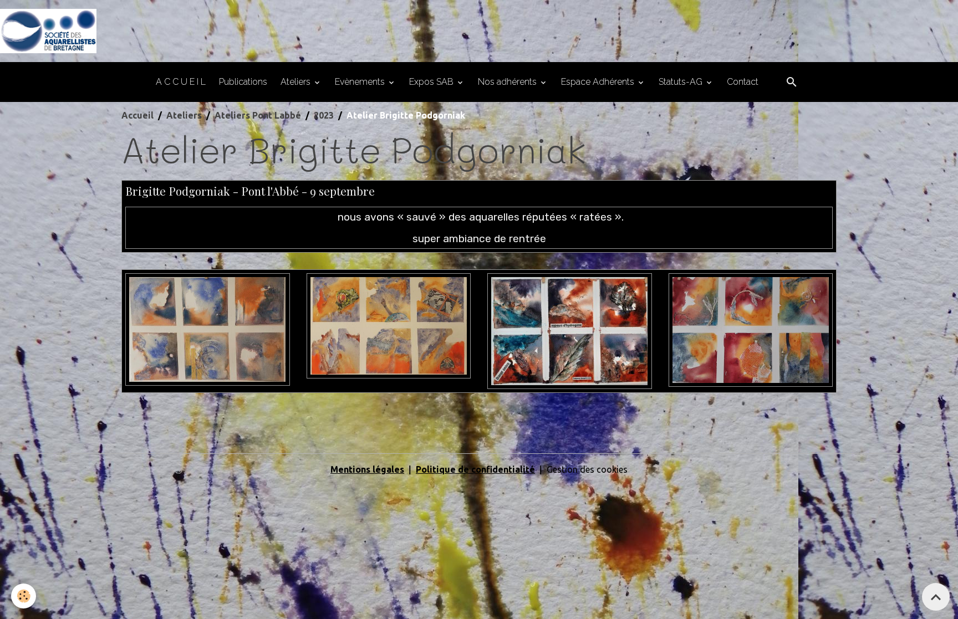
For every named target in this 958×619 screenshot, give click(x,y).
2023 (324, 115)
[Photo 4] (750, 329)
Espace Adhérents (598, 81)
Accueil (137, 115)
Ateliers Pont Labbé (258, 115)
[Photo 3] (569, 330)
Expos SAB (432, 81)
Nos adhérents (508, 81)
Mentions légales (367, 469)
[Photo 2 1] (388, 325)
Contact (742, 81)
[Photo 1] (207, 328)
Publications (243, 81)
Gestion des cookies (587, 469)
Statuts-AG (682, 81)
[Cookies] (23, 596)
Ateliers (297, 81)
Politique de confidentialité (475, 469)
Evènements (361, 81)
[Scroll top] (936, 597)
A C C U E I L (181, 81)
